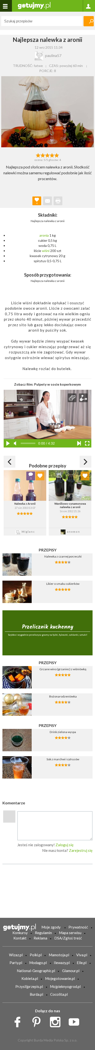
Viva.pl (81, 955)
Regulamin (43, 932)
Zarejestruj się (81, 850)
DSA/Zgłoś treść (68, 938)
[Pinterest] (38, 1020)
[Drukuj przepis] (58, 200)
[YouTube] (76, 1020)
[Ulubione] (40, 476)
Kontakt (20, 938)
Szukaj (89, 21)
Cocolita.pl (59, 994)
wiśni (45, 251)
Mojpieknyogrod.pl (65, 986)
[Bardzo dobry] (52, 155)
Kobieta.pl (29, 978)
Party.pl (16, 962)
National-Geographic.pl (36, 970)
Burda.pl (36, 994)
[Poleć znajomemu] (47, 200)
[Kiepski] (38, 155)
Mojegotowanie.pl (60, 978)
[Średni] (42, 155)
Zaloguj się (65, 845)
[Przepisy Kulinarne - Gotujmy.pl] (34, 5)
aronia (44, 235)
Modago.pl (38, 962)
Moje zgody (51, 927)
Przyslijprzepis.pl (29, 986)
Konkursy (20, 932)
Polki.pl (36, 955)
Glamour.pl (70, 970)
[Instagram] (57, 1020)
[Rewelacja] (57, 155)
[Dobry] (47, 155)
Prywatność (78, 927)
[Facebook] (19, 1020)
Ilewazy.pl (62, 962)
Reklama (40, 938)
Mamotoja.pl (59, 955)
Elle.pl (81, 962)
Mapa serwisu (70, 932)
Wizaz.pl (16, 955)
